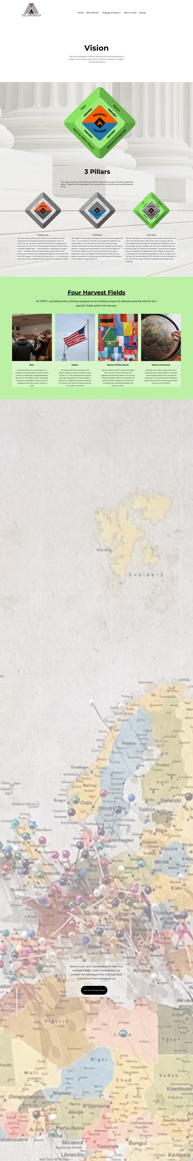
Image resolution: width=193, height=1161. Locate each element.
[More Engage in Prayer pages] (120, 12)
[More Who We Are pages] (99, 12)
